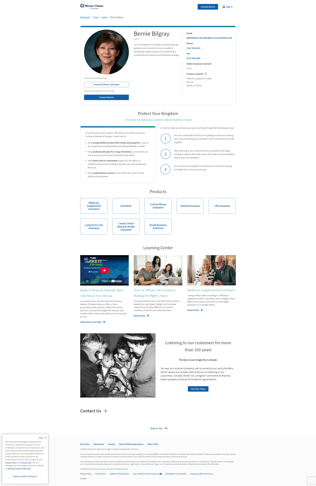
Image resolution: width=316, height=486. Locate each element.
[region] (25, 459)
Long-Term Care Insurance (91, 224)
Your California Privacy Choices (145, 474)
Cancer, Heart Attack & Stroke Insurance (123, 225)
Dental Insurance (188, 203)
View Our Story (196, 388)
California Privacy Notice (119, 474)
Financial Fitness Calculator (102, 84)
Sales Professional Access (131, 444)
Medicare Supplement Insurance (90, 204)
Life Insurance (219, 203)
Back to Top (156, 428)
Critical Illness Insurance (155, 203)
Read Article (139, 315)
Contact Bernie (208, 6)
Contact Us (90, 410)
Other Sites (152, 444)
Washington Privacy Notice (176, 474)
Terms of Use (100, 474)
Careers (111, 444)
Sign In (227, 6)
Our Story (85, 444)
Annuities (121, 203)
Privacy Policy (85, 474)
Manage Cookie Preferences (202, 474)
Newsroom (99, 444)
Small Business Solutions (155, 224)
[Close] (43, 437)
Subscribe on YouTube (90, 322)
